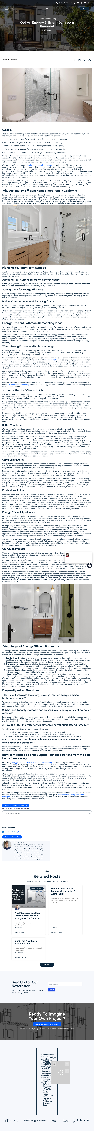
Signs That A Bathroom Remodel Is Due (26, 942)
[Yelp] (81, 3)
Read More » (19, 927)
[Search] (90, 813)
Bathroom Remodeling (48, 19)
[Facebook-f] (71, 3)
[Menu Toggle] (47, 8)
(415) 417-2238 (46, 1103)
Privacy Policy (53, 1120)
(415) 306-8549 (46, 1082)
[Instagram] (88, 3)
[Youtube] (85, 3)
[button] (47, 965)
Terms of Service (66, 1120)
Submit (51, 989)
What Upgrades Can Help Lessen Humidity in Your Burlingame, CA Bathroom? (28, 916)
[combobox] (45, 813)
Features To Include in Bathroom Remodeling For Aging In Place (64, 891)
